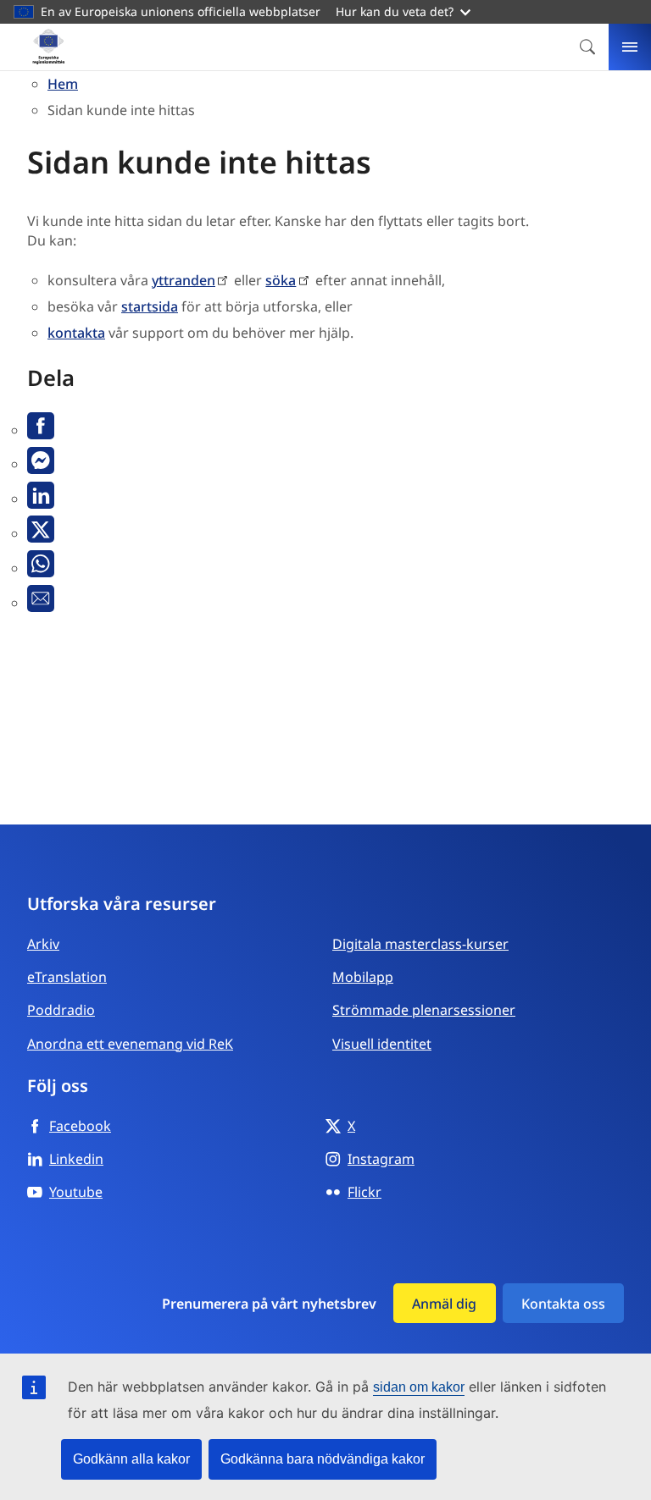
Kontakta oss (563, 1303)
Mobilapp (362, 977)
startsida (149, 306)
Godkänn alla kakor (131, 1459)
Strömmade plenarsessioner (423, 1010)
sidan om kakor (419, 1387)
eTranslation (67, 977)
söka (280, 280)
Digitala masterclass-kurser (420, 944)
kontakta (76, 332)
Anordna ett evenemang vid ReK (130, 1043)
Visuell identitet (381, 1043)
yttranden (183, 280)
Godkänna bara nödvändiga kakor (322, 1459)
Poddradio (61, 1010)
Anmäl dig (444, 1303)
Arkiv (43, 944)
